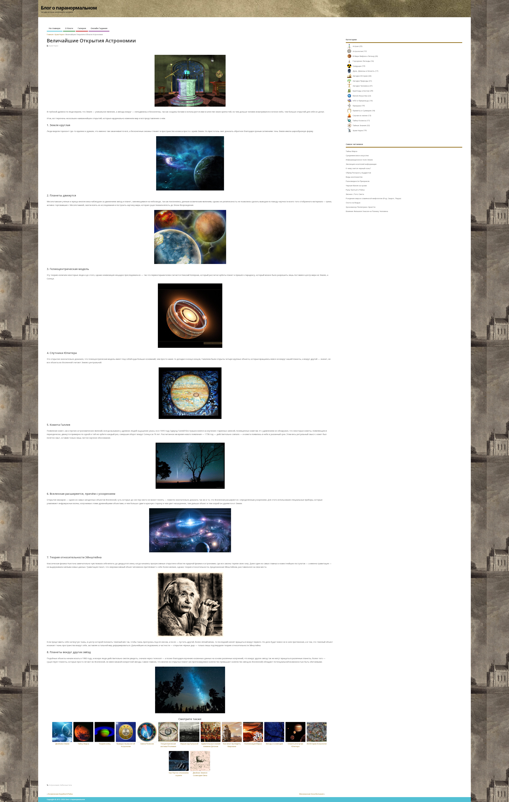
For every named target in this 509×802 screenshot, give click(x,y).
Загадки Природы (360, 81)
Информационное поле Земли (359, 160)
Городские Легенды (361, 61)
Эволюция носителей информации (361, 164)
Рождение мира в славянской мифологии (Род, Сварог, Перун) (373, 198)
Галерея (82, 28)
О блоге (69, 28)
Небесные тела (66, 785)
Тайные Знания (359, 125)
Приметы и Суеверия (362, 110)
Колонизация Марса (253, 744)
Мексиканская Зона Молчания (311, 794)
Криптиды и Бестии (361, 91)
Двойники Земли (62, 744)
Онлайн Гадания (99, 28)
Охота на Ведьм (353, 202)
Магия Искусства (360, 96)
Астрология (358, 51)
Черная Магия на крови (356, 185)
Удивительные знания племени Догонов (210, 745)
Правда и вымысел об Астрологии (126, 745)
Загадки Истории (360, 76)
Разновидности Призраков (357, 181)
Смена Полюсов (147, 744)
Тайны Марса (83, 744)
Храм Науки (53, 46)
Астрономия (54, 785)
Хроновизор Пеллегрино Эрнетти (360, 207)
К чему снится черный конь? (358, 168)
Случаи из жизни (360, 115)
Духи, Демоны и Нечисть (364, 71)
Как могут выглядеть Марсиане (232, 745)
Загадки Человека (361, 86)
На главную (54, 28)
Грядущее (357, 66)
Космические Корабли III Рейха (60, 794)
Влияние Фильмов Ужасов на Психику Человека (367, 211)
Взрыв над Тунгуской (189, 744)
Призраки (357, 106)
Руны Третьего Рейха (355, 190)
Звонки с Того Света (355, 194)
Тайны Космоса (359, 120)
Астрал (356, 46)
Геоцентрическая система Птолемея (168, 745)
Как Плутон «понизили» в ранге (179, 774)
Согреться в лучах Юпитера (295, 745)
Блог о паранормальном (69, 8)
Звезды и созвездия (274, 744)
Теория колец (104, 744)
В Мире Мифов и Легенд (363, 56)
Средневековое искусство (357, 155)
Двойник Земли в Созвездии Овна (200, 774)
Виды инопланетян (354, 177)
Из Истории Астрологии (317, 744)
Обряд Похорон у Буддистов (358, 173)
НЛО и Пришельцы (361, 100)
